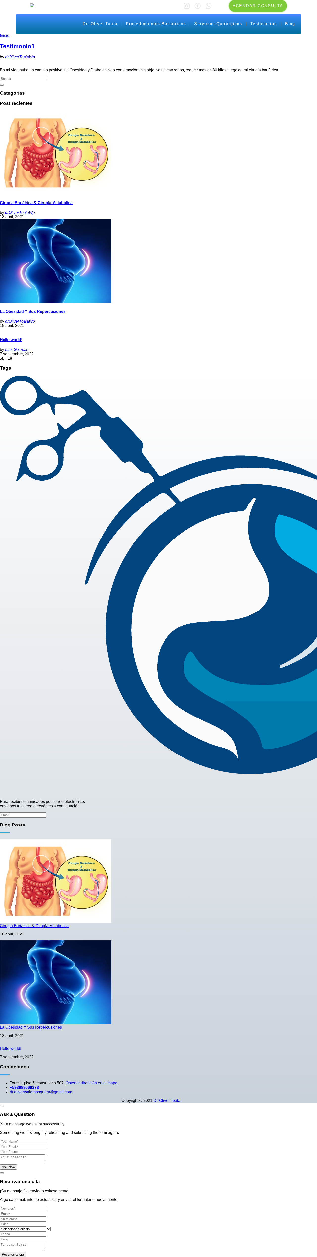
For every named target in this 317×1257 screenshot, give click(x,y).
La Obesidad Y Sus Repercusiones (33, 311)
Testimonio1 (17, 46)
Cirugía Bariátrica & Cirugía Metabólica (36, 203)
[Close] (2, 1106)
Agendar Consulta (258, 6)
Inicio (4, 36)
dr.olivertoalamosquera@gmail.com (41, 1092)
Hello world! (11, 340)
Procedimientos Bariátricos (156, 24)
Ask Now (8, 1167)
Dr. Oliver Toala (100, 24)
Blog (290, 24)
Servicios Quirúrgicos (218, 24)
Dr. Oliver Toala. (167, 1100)
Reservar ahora (13, 1254)
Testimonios (263, 24)
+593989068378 (24, 1087)
